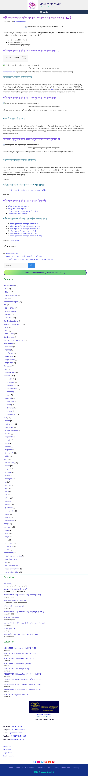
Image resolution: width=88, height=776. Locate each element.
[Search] (31, 265)
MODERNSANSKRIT (18, 729)
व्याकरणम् (8, 350)
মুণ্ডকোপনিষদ (8, 508)
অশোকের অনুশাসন (10, 424)
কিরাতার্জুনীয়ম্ (8, 479)
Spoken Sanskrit (11, 295)
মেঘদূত (8, 395)
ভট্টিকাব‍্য (7, 498)
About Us (19, 768)
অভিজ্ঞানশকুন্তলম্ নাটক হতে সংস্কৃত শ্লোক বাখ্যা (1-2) (25, 224)
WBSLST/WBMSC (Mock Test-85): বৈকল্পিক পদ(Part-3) (22, 679)
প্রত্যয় (7, 537)
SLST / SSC (9, 334)
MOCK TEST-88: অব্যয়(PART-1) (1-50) (17, 663)
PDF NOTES (9, 308)
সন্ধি (8, 549)
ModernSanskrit (17, 726)
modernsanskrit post (11, 302)
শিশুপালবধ (8, 446)
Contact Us (29, 768)
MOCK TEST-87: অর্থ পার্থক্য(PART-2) (16, 669)
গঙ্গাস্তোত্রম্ (10, 408)
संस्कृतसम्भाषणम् (10, 360)
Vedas (7, 298)
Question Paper (11, 311)
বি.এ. (17, 253)
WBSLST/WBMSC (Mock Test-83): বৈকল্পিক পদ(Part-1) (22, 689)
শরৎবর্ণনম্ (7, 517)
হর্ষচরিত (7, 456)
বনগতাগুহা (9, 411)
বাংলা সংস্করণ (7, 746)
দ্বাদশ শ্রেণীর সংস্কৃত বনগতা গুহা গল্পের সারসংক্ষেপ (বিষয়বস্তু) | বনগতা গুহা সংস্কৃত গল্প (29, 259)
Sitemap (76, 768)
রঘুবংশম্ (7, 514)
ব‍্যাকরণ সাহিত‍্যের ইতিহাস (12, 569)
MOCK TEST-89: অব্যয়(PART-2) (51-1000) (19, 658)
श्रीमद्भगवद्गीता (9, 356)
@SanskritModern (16, 733)
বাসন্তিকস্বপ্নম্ (11, 414)
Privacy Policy (53, 768)
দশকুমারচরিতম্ (10, 382)
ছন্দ (6, 482)
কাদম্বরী (7, 475)
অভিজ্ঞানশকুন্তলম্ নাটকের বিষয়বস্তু (17, 213)
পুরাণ (6, 562)
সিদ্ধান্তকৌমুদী (9, 453)
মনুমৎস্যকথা (8, 501)
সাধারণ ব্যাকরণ (9, 543)
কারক (6, 533)
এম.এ (5, 417)
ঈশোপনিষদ (8, 472)
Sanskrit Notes (10, 372)
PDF (5, 305)
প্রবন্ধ (7, 492)
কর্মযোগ (9, 405)
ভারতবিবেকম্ (10, 392)
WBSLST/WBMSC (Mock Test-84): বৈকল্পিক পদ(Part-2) (22, 684)
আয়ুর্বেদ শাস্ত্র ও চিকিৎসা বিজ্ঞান (13, 556)
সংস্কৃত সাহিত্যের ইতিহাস (12, 572)
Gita (6, 289)
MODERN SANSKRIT (44, 715)
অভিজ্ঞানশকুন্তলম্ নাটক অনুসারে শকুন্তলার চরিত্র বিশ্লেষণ (23, 211)
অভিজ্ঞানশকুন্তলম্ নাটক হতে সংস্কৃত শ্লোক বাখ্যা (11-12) (26, 236)
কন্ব (52, 89)
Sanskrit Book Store (11, 321)
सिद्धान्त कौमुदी (9, 363)
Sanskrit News (9, 337)
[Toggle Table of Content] (23, 58)
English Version (9, 285)
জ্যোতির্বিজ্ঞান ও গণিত (11, 559)
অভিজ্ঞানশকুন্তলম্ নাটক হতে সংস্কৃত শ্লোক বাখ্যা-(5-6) (25, 229)
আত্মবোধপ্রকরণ (9, 427)
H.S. (6, 327)
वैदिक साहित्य (9, 347)
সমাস (6, 540)
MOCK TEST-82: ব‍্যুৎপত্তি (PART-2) (16, 695)
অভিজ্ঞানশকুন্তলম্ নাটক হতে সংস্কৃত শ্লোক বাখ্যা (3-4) (25, 226)
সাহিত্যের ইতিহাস (8, 553)
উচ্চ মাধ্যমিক (7, 376)
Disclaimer (41, 768)
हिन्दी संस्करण (8, 366)
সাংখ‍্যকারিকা (8, 450)
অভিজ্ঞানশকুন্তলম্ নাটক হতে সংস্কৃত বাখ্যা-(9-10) (23, 233)
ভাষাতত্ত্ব (6, 524)
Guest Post (65, 768)
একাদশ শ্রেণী (8, 379)
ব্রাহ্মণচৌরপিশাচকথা (12, 388)
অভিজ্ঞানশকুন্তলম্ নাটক (9, 72)
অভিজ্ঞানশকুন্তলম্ (10, 253)
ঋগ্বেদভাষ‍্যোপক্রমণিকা (11, 430)
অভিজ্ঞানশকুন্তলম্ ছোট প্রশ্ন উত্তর (18, 206)
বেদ (6, 495)
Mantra (7, 292)
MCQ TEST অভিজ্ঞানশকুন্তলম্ (17, 209)
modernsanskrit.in (17, 739)
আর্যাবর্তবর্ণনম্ (10, 401)
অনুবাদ (7, 530)
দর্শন (6, 488)
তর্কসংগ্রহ (8, 485)
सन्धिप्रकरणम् (11, 353)
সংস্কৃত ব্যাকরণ (8, 527)
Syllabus (8, 314)
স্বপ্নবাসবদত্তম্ (9, 521)
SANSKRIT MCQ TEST (12, 324)
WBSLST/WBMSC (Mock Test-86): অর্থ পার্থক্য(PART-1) (22, 674)
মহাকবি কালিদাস (15, 241)
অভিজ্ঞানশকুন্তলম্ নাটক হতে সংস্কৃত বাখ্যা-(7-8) (23, 231)
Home (10, 768)
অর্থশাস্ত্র (7, 421)
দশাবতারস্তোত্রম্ (11, 385)
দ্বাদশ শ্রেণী (8, 398)
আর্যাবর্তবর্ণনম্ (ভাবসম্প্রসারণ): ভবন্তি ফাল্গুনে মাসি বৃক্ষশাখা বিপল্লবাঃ (24, 256)
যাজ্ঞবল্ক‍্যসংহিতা (9, 511)
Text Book (8, 318)
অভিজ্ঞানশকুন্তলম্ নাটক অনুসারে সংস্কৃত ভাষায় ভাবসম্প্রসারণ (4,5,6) (27, 190)
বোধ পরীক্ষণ (10, 546)
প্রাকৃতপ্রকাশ (8, 437)
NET (6, 331)
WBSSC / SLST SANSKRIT (13, 340)
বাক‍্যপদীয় (7, 440)
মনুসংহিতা (7, 504)
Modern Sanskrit (49, 4)
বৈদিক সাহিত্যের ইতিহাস (11, 566)
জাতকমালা (8, 434)
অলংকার (7, 469)
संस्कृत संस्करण (8, 343)
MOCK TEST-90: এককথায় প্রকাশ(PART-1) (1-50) (20, 648)
